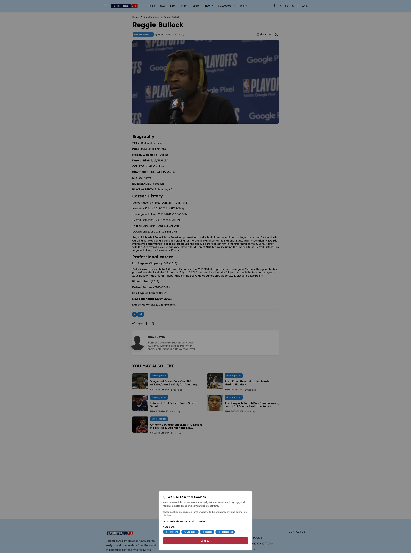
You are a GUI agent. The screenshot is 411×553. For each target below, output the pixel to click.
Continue (206, 540)
